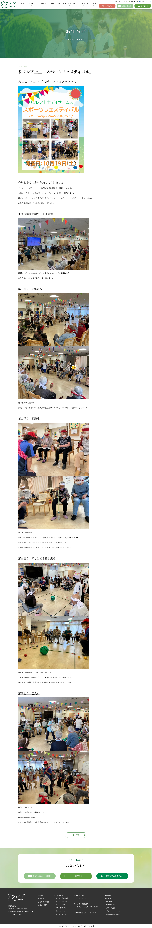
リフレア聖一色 (61, 914)
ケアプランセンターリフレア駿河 (87, 907)
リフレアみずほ (61, 908)
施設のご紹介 (42, 905)
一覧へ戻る (75, 835)
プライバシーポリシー (122, 2)
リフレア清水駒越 (62, 898)
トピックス (21, 4)
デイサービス (31, 4)
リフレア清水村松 (62, 901)
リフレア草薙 (60, 904)
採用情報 (108, 895)
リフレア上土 (60, 911)
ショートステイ (43, 4)
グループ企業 (134, 2)
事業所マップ (110, 904)
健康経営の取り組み (113, 914)
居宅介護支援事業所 (69, 4)
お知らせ (41, 898)
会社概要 (109, 901)
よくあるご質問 (83, 4)
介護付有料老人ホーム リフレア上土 (86, 913)
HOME (40, 895)
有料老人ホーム (55, 4)
